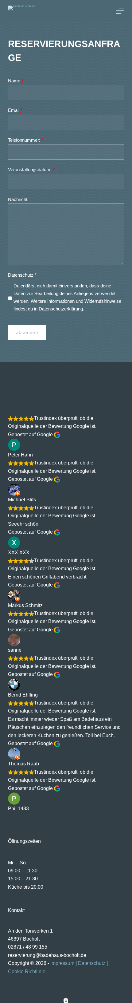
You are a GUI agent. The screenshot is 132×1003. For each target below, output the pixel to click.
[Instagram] (66, 1000)
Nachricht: (18, 199)
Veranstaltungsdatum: (31, 169)
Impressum (62, 963)
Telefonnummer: (25, 140)
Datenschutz (22, 275)
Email (15, 110)
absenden (27, 332)
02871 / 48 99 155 (27, 947)
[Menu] (120, 11)
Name (15, 80)
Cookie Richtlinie (26, 971)
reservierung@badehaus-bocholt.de (47, 955)
